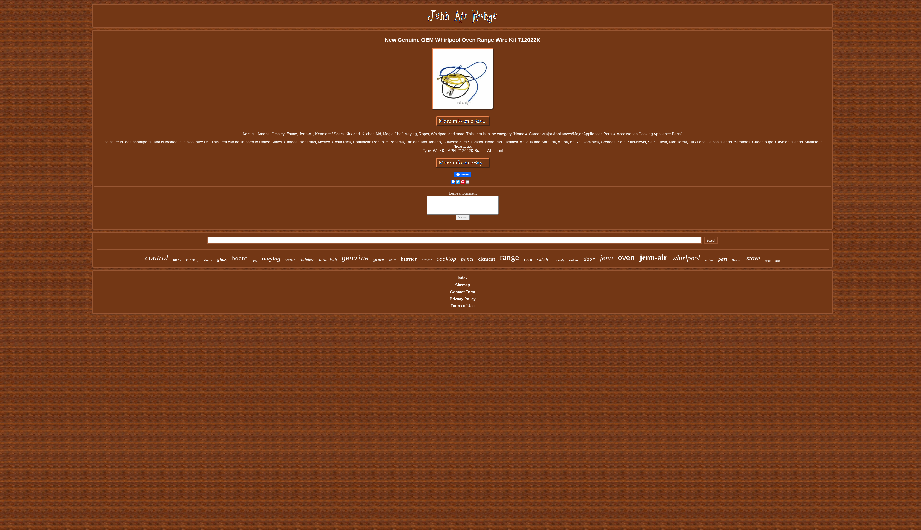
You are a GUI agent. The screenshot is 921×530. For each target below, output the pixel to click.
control (156, 257)
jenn (606, 258)
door (589, 259)
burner (409, 259)
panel (467, 259)
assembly (558, 260)
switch (542, 259)
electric (208, 260)
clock (528, 260)
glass (222, 259)
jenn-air (653, 257)
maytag (271, 258)
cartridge (192, 260)
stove (753, 258)
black (177, 260)
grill (255, 260)
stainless (307, 259)
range (509, 257)
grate (378, 259)
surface (709, 260)
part (722, 259)
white (392, 260)
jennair (290, 260)
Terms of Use (463, 306)
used (777, 260)
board (239, 258)
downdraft (328, 259)
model (768, 260)
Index (463, 278)
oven (626, 257)
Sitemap (462, 285)
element (486, 259)
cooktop (446, 258)
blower (427, 260)
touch (737, 259)
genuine (355, 258)
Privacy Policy (463, 299)
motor (574, 260)
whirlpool (686, 258)
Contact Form (462, 292)
